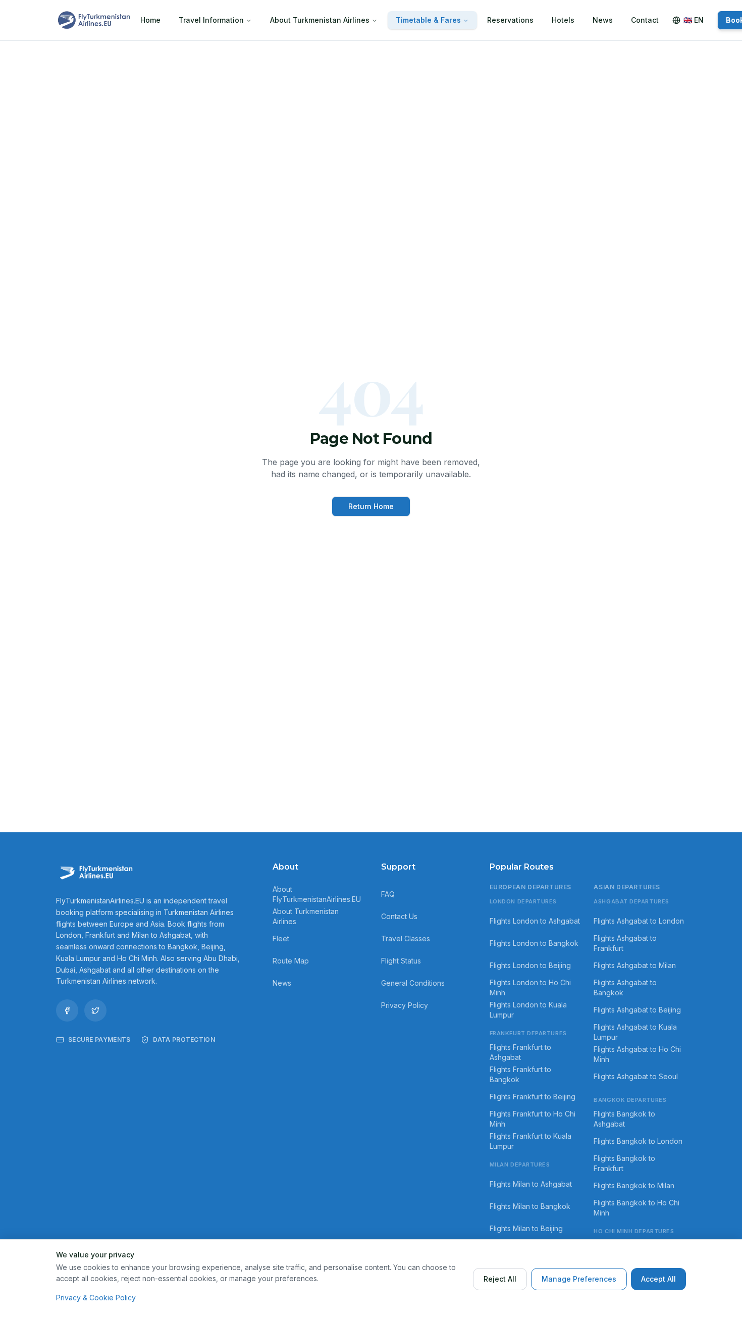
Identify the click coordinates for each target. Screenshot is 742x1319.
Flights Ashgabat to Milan (635, 965)
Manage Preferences (579, 1279)
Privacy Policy (404, 1005)
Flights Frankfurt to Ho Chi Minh (532, 1118)
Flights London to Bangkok (534, 943)
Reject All (500, 1279)
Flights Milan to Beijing (526, 1228)
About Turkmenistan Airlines (319, 20)
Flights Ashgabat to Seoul (636, 1076)
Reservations (510, 20)
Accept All (658, 1279)
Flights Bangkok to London (638, 1141)
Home (150, 20)
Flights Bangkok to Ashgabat (624, 1118)
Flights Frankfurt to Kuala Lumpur (530, 1141)
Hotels (563, 20)
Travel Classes (405, 938)
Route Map (291, 960)
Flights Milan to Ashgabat (531, 1184)
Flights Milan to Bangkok (530, 1206)
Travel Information (211, 20)
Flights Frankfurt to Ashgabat (520, 1052)
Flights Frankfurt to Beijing (532, 1096)
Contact (645, 20)
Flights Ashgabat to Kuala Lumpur (635, 1032)
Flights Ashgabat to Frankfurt (625, 943)
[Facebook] (67, 1010)
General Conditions (413, 983)
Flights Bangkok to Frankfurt (624, 1163)
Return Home (371, 506)
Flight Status (401, 960)
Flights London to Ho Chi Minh (530, 987)
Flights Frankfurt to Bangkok (520, 1074)
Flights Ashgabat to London (639, 921)
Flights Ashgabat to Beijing (637, 1009)
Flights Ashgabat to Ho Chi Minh (637, 1054)
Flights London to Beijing (530, 965)
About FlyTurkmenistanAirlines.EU (317, 894)
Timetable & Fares (428, 20)
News (603, 20)
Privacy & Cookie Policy (96, 1297)
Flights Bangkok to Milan (634, 1185)
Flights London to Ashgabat (535, 921)
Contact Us (399, 916)
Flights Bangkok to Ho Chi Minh (636, 1207)
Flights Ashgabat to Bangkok (625, 987)
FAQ (388, 894)
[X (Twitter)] (95, 1010)
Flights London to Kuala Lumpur (528, 1009)
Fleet (281, 938)
